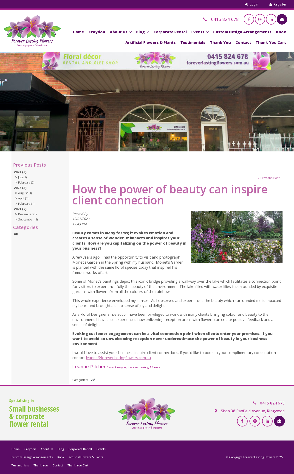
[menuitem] (15, 449)
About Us (118, 31)
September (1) (28, 219)
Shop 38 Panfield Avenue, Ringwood (253, 410)
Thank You (220, 42)
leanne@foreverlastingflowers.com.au (118, 357)
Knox (281, 31)
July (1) (22, 177)
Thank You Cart (271, 42)
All (16, 234)
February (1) (26, 203)
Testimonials (192, 42)
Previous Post (270, 178)
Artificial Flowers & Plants (150, 42)
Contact (243, 42)
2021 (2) (20, 209)
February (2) (26, 182)
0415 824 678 (272, 403)
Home (78, 31)
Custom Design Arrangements (242, 31)
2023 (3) (20, 172)
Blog (140, 31)
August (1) (25, 193)
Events (197, 31)
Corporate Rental (170, 31)
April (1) (23, 198)
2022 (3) (20, 188)
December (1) (27, 214)
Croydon (96, 31)
